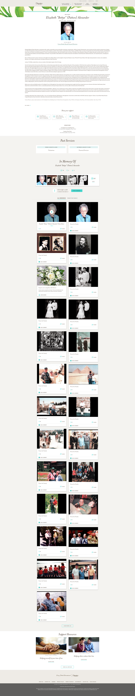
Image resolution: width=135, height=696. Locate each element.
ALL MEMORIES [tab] (61, 198)
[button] (66, 4)
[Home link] (39, 4)
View (93, 181)
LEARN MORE (51, 661)
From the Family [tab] (72, 198)
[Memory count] (61, 170)
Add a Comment (75, 230)
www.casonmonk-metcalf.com (55, 102)
